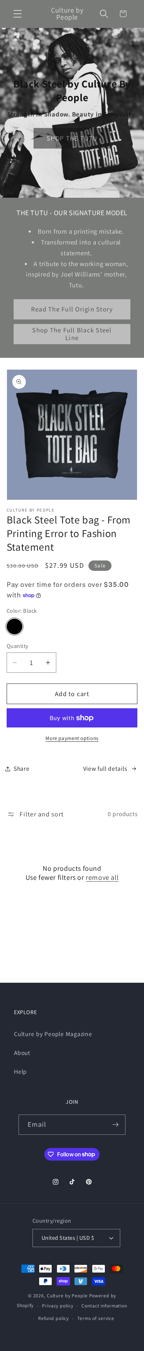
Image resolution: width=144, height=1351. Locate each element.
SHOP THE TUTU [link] (71, 138)
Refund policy (53, 1318)
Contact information (104, 1306)
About (22, 1053)
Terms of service (95, 1318)
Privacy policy (57, 1306)
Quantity (17, 646)
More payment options (72, 738)
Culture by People (68, 1295)
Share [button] (22, 768)
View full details (105, 768)
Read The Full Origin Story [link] (72, 309)
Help (20, 1071)
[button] (17, 13)
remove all (102, 877)
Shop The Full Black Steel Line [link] (71, 334)
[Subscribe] (115, 1125)
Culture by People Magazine (53, 1034)
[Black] (14, 626)
